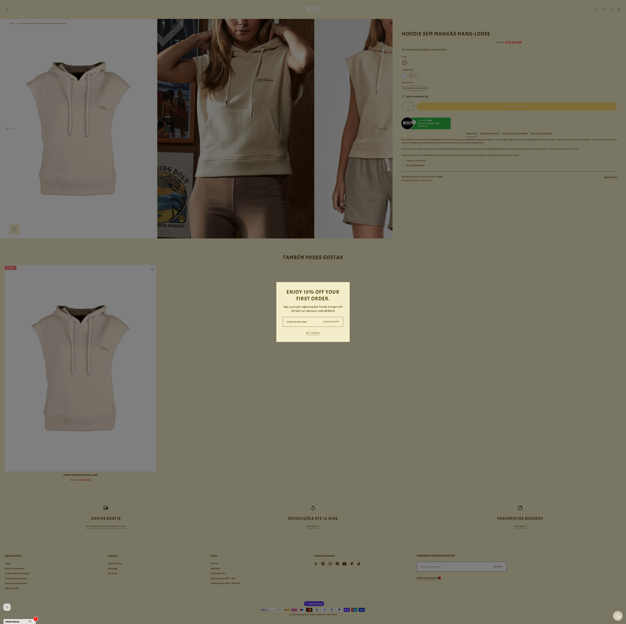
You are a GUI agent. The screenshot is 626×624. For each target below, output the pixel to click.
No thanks (313, 333)
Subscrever (331, 322)
